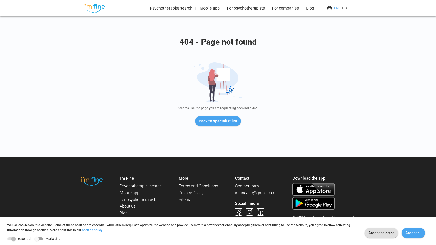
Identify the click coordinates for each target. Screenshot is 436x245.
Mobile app (210, 8)
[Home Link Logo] (92, 181)
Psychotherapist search (171, 8)
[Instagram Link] (251, 212)
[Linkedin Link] (262, 212)
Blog (310, 8)
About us (128, 206)
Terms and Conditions (198, 186)
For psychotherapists (246, 8)
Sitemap (186, 199)
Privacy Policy (191, 192)
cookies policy (92, 230)
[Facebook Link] (240, 212)
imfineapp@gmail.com (255, 192)
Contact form (247, 186)
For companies (285, 8)
